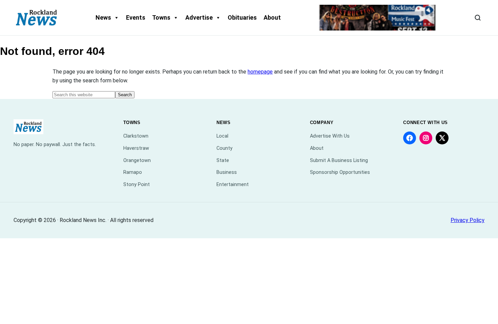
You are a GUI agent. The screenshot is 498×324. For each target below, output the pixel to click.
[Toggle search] (477, 17)
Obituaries (242, 17)
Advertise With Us (330, 136)
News (103, 17)
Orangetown (137, 160)
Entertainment (232, 184)
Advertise (199, 17)
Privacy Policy (467, 220)
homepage (260, 71)
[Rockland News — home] (37, 17)
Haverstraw (136, 148)
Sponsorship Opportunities (340, 172)
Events (135, 17)
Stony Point (136, 184)
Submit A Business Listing (339, 160)
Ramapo (132, 172)
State (222, 160)
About (272, 17)
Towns (161, 17)
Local (222, 136)
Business (226, 172)
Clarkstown (135, 136)
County (224, 148)
